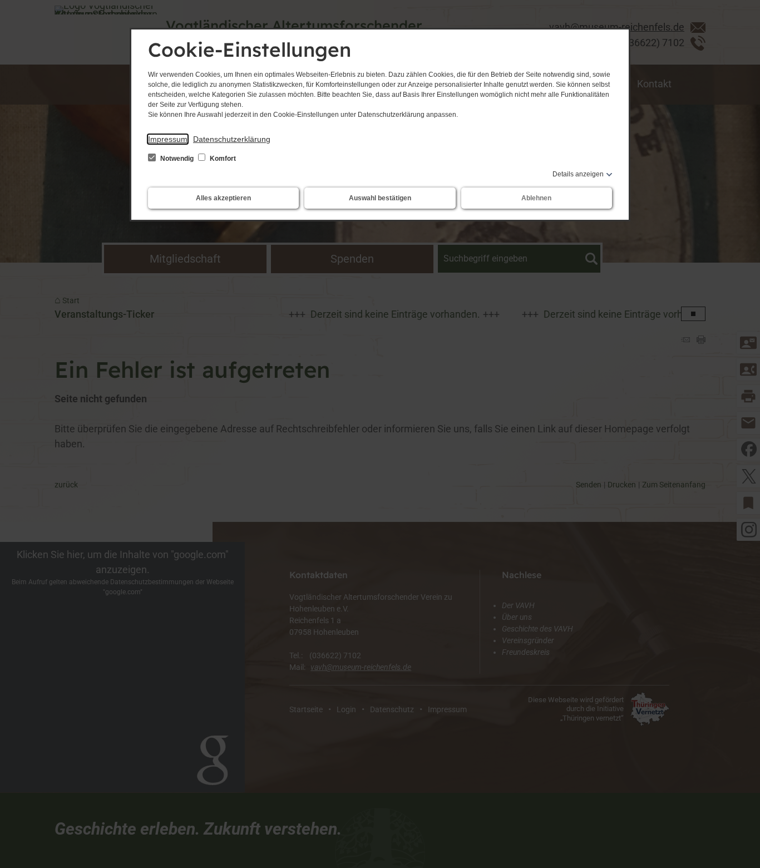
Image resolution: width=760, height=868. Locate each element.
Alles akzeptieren (223, 198)
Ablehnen (536, 198)
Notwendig (177, 158)
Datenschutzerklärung (231, 139)
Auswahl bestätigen (380, 198)
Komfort (222, 158)
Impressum (167, 139)
